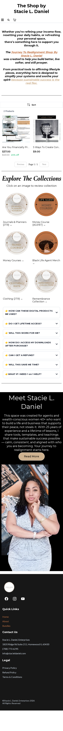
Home (5, 616)
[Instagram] (15, 599)
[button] (2, 19)
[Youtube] (23, 599)
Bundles (6, 625)
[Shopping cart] (14, 19)
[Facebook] (6, 599)
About (5, 621)
